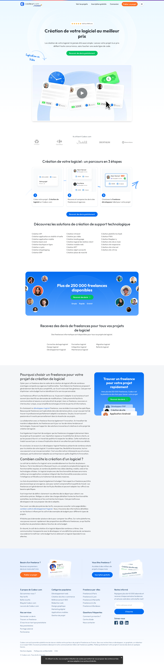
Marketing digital (58, 609)
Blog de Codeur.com (28, 603)
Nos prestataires (26, 626)
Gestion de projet (58, 615)
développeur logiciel (42, 408)
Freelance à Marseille (91, 600)
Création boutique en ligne (42, 244)
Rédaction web (57, 603)
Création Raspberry (109, 239)
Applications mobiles (60, 612)
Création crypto (38, 247)
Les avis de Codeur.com (29, 606)
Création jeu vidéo (73, 236)
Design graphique (58, 606)
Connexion (114, 4)
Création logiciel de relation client (79, 242)
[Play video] (82, 93)
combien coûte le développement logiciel (36, 509)
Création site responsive (110, 244)
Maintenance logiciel (80, 350)
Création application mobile (43, 239)
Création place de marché (76, 252)
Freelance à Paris (90, 593)
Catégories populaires (61, 589)
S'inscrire (129, 611)
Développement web (60, 593)
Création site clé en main (111, 242)
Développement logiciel (56, 350)
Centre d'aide (88, 619)
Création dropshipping (41, 250)
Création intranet (73, 234)
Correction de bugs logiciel (57, 344)
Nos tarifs (24, 597)
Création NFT (71, 247)
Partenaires (25, 632)
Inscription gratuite (98, 4)
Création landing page (75, 239)
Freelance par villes (91, 589)
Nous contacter (89, 622)
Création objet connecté (76, 250)
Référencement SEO (60, 600)
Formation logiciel (79, 344)
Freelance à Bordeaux (91, 606)
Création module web (74, 244)
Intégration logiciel (79, 347)
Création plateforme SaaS (111, 234)
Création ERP (37, 252)
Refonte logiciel (102, 347)
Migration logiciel (103, 344)
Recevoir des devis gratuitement (82, 53)
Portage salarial (26, 629)
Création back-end (39, 242)
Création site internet (109, 247)
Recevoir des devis (80, 297)
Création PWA (107, 236)
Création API (37, 234)
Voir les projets (82, 4)
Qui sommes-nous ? (28, 593)
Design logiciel (52, 347)
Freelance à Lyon (90, 597)
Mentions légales (26, 651)
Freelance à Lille (89, 603)
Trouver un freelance (28, 619)
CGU (56, 651)
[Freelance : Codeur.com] (31, 4)
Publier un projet (129, 4)
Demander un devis (27, 616)
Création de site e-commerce (63, 597)
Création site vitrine (109, 250)
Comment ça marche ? (92, 616)
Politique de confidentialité (43, 651)
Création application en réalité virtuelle (47, 236)
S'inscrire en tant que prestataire (33, 622)
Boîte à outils (25, 600)
